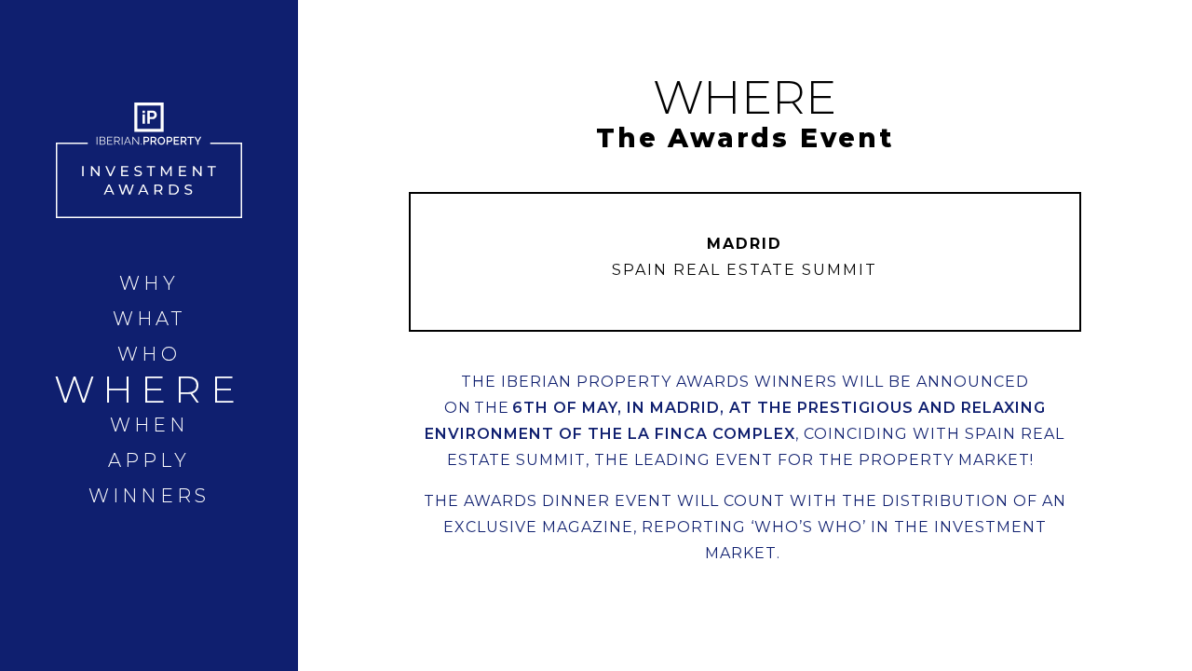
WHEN (149, 425)
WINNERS (149, 496)
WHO (149, 354)
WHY (149, 283)
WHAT (149, 319)
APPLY (149, 460)
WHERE (149, 389)
